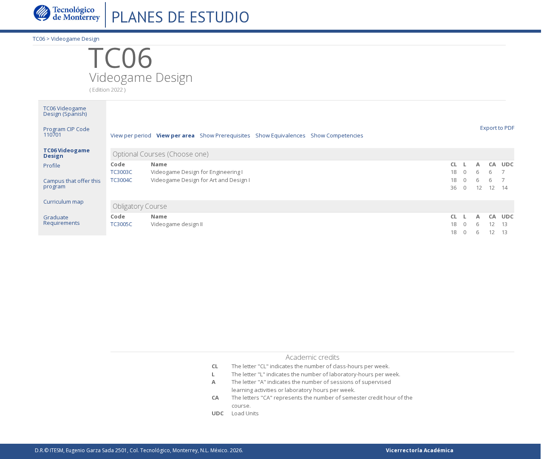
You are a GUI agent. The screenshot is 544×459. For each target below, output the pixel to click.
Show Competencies (337, 135)
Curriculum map (63, 201)
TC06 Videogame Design (66, 153)
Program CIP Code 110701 (66, 131)
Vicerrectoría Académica (419, 450)
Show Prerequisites (225, 135)
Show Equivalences (280, 135)
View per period (130, 135)
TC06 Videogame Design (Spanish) (65, 111)
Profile (51, 165)
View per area (175, 135)
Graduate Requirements (61, 220)
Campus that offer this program (72, 183)
